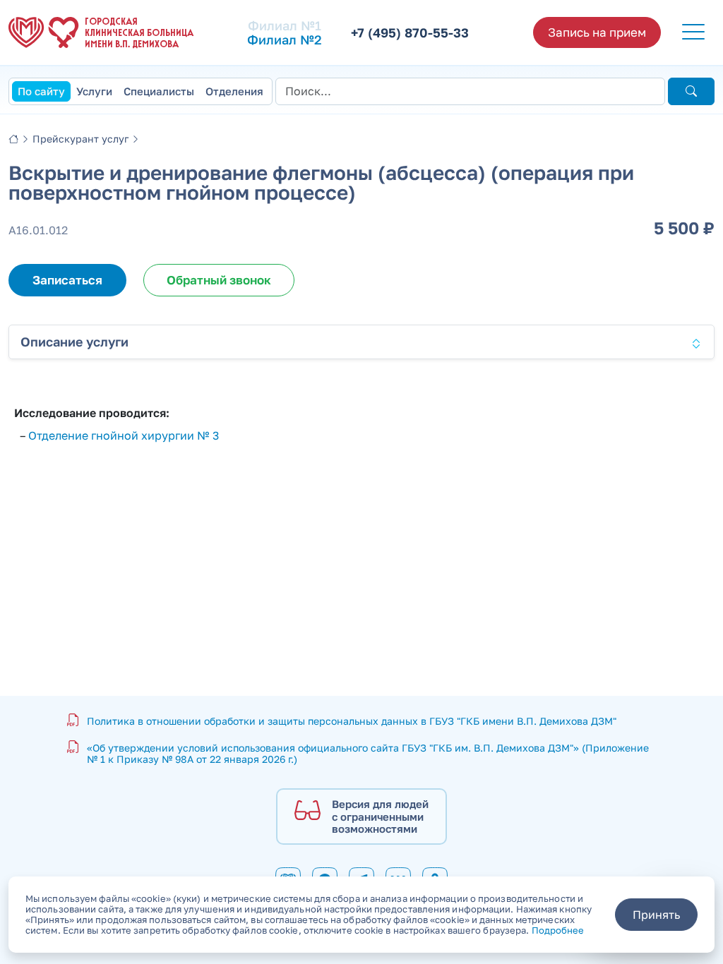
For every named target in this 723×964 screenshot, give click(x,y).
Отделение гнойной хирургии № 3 (123, 435)
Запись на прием (597, 32)
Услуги (94, 91)
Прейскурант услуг (80, 139)
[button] (693, 32)
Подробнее (558, 930)
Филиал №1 (284, 25)
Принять (656, 915)
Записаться (67, 279)
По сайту (41, 91)
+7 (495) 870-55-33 (410, 32)
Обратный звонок (219, 279)
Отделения (234, 91)
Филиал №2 (284, 39)
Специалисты (159, 91)
